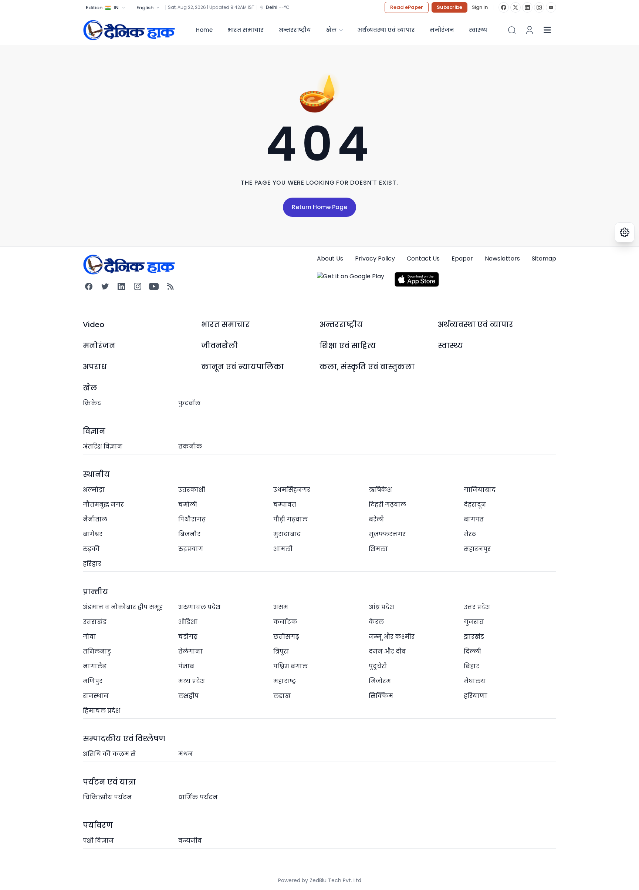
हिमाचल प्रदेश (101, 710)
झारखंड (474, 636)
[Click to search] (512, 30)
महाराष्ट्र (284, 681)
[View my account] (529, 30)
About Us (330, 258)
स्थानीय (96, 474)
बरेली (376, 519)
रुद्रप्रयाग (190, 549)
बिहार (471, 666)
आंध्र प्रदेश (381, 607)
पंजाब (186, 666)
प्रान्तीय (95, 592)
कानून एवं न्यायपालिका (242, 367)
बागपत (474, 519)
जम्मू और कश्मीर (392, 636)
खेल (331, 30)
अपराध (94, 367)
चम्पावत (284, 504)
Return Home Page (319, 207)
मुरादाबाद (287, 534)
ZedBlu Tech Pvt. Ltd (335, 880)
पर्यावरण (98, 825)
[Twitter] (105, 286)
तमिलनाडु (97, 651)
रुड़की (91, 549)
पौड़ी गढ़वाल (290, 519)
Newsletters (502, 258)
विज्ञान (94, 431)
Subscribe (449, 7)
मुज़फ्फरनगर (387, 534)
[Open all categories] (547, 30)
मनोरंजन (442, 30)
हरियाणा (475, 696)
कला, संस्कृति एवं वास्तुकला (367, 367)
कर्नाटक (285, 622)
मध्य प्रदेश (191, 681)
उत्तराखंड (94, 622)
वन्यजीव (190, 840)
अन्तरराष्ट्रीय (294, 30)
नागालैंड (94, 666)
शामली (283, 549)
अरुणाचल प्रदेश (199, 607)
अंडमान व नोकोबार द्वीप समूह (123, 607)
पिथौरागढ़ (192, 519)
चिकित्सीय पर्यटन (107, 797)
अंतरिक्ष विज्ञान (102, 446)
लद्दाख (282, 696)
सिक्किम (381, 696)
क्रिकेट (92, 403)
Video (93, 324)
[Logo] (129, 30)
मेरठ (470, 534)
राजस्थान (96, 696)
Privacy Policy (375, 258)
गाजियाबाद (480, 490)
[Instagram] (539, 7)
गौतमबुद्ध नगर (103, 504)
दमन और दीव (387, 651)
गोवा (89, 636)
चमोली (187, 504)
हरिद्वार (92, 564)
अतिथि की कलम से (109, 754)
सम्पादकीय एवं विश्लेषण (124, 738)
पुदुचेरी (378, 666)
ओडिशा (187, 622)
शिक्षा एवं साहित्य (348, 345)
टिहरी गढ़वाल (387, 504)
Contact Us (423, 258)
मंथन (185, 754)
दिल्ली (472, 651)
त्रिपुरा (281, 651)
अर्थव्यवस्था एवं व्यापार (386, 30)
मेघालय (475, 681)
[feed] (170, 286)
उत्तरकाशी (191, 490)
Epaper (462, 258)
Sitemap (544, 258)
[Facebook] (503, 7)
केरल (376, 622)
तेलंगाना (190, 651)
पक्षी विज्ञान (98, 840)
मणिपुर (92, 681)
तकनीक (190, 446)
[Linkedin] (121, 286)
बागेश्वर (92, 534)
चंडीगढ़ (187, 636)
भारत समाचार (245, 30)
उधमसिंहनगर (291, 490)
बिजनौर (189, 534)
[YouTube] (551, 7)
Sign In (480, 7)
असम (280, 607)
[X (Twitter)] (515, 7)
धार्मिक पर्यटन (198, 797)
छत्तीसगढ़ (286, 636)
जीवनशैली (219, 345)
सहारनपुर (477, 549)
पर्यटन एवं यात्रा (109, 782)
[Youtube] (154, 286)
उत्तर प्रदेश (477, 607)
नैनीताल (95, 519)
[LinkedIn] (527, 7)
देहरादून (475, 504)
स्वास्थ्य (450, 345)
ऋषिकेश (380, 490)
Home (204, 30)
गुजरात (474, 622)
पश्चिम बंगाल (290, 666)
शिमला (378, 549)
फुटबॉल (189, 403)
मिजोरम (380, 681)
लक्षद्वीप (188, 696)
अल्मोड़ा (94, 490)
